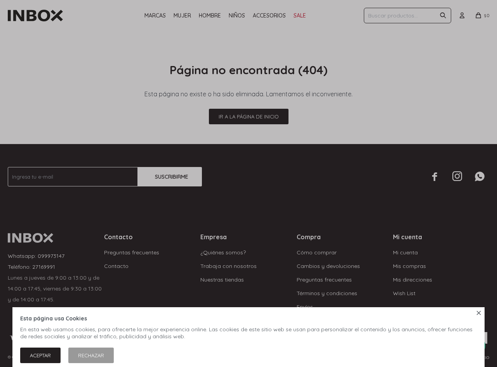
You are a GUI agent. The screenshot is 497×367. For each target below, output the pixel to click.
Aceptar (40, 355)
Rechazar (91, 355)
